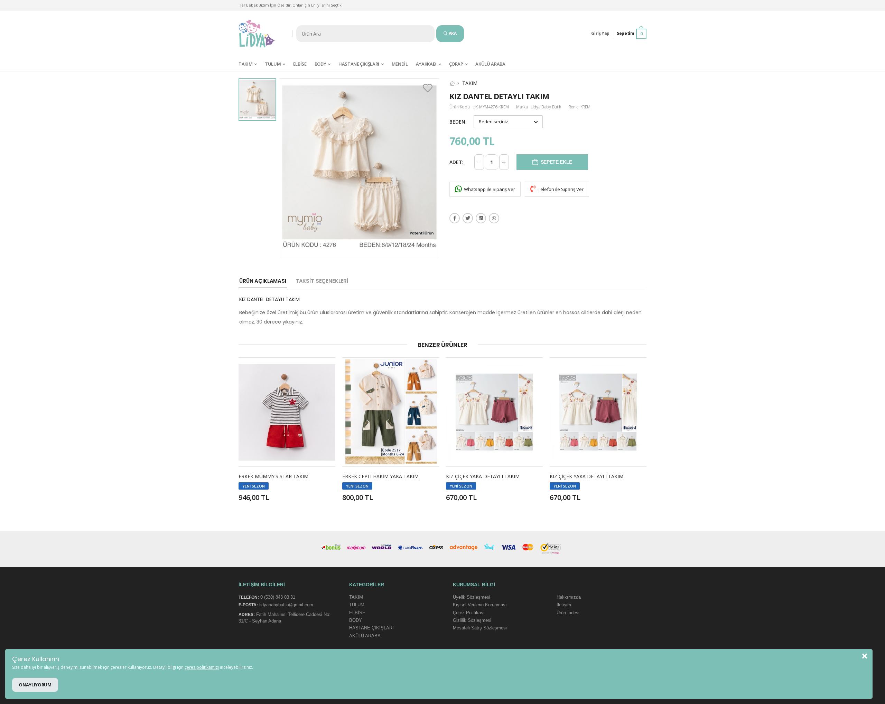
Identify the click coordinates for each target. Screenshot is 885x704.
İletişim (564, 604)
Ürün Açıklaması (262, 281)
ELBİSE (300, 64)
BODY (320, 64)
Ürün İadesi (568, 612)
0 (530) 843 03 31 (277, 597)
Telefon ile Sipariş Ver (560, 189)
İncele (287, 455)
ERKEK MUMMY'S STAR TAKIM (273, 476)
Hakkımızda (569, 597)
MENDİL (400, 64)
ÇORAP (456, 64)
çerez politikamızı (202, 667)
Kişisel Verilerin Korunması (480, 604)
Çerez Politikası (469, 612)
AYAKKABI (426, 64)
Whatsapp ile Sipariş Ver (489, 189)
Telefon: (249, 597)
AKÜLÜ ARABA (365, 635)
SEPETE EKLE (556, 162)
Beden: (458, 121)
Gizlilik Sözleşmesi (472, 620)
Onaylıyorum (35, 685)
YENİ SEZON (253, 486)
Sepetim (629, 33)
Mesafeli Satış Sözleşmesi (480, 627)
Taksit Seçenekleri (322, 281)
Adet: (456, 162)
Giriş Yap (600, 33)
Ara (452, 33)
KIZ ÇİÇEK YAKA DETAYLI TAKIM (483, 476)
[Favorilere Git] (428, 88)
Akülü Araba (490, 64)
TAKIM (245, 64)
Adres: (247, 614)
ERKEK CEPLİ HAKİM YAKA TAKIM (380, 476)
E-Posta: (248, 604)
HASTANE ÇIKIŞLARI (358, 64)
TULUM (273, 64)
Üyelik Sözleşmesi (471, 597)
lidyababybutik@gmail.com (286, 604)
